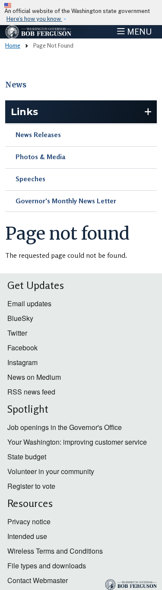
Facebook (22, 348)
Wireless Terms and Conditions (55, 551)
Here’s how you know (34, 19)
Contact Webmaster (37, 580)
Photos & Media (40, 156)
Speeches (30, 178)
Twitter (17, 333)
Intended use (27, 536)
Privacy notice (29, 521)
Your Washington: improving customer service (77, 442)
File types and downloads (46, 566)
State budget (26, 457)
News (15, 85)
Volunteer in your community (50, 471)
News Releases (38, 134)
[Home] (38, 31)
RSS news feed (31, 392)
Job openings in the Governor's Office (64, 427)
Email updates (29, 303)
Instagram (22, 362)
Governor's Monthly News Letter (66, 200)
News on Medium (34, 377)
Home (12, 45)
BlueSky (20, 318)
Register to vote (31, 486)
